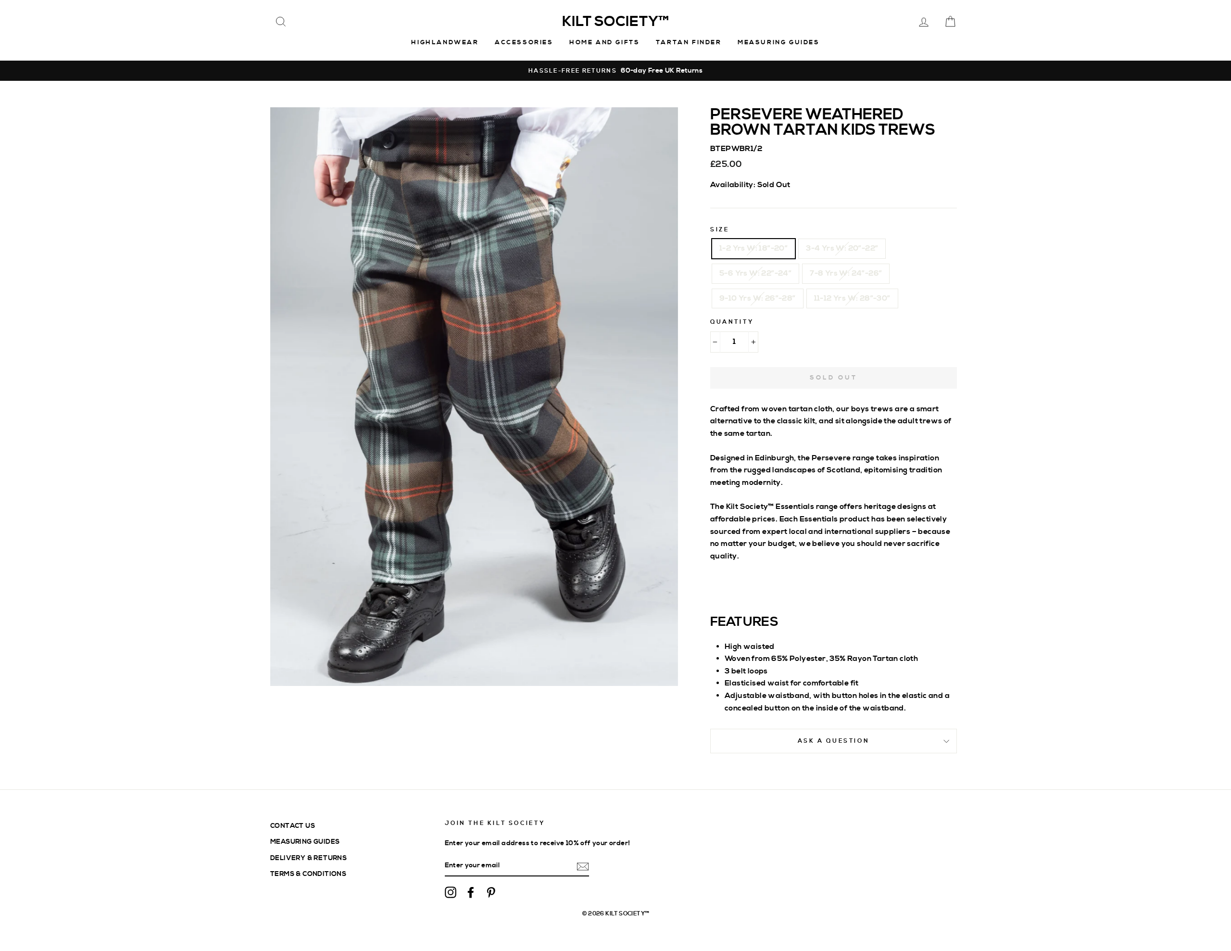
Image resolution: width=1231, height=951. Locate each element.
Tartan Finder (689, 42)
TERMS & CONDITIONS (308, 874)
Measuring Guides (779, 42)
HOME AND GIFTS (604, 42)
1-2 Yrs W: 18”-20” (753, 248)
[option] (615, 70)
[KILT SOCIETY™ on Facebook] (471, 892)
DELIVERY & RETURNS (308, 858)
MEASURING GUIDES (304, 841)
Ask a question (833, 741)
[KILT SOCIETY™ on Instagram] (450, 892)
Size (719, 229)
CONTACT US (292, 826)
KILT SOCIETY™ (615, 22)
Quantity (732, 322)
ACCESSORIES (524, 42)
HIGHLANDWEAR (444, 42)
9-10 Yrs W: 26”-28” (757, 298)
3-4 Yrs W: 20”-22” (842, 248)
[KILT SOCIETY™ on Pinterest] (491, 892)
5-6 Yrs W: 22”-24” (755, 273)
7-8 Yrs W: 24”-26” (846, 273)
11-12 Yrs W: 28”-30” (852, 298)
